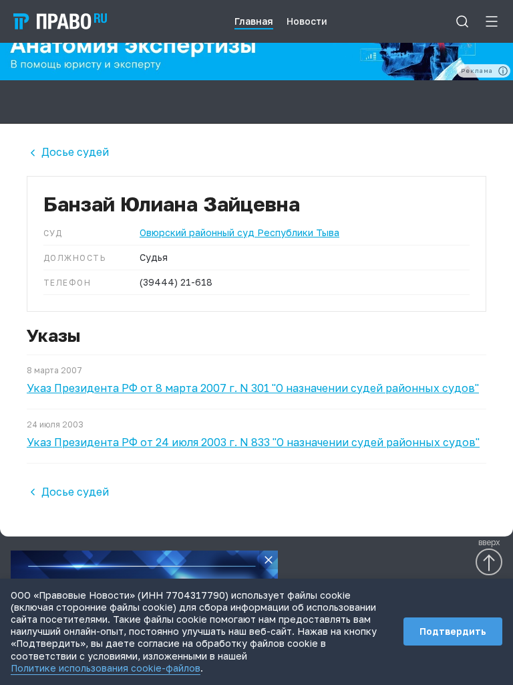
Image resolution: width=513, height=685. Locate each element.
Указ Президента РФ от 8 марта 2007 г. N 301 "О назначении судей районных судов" (253, 388)
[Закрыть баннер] (268, 560)
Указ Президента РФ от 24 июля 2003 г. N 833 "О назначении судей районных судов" (253, 442)
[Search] (462, 21)
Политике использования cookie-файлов (105, 668)
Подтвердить (452, 631)
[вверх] (489, 562)
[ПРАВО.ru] (60, 21)
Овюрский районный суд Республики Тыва (239, 232)
